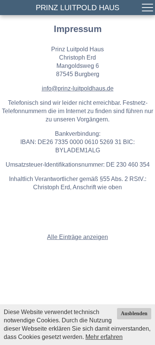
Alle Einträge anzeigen (77, 237)
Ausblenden (134, 313)
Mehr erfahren (104, 337)
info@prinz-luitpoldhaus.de (78, 88)
